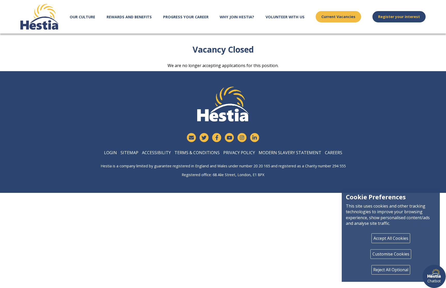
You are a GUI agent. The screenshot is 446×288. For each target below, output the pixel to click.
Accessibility (156, 152)
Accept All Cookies (390, 238)
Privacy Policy (239, 152)
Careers (333, 152)
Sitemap (129, 152)
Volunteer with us (285, 16)
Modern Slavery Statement (290, 152)
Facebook (216, 137)
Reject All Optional (390, 270)
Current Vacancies (338, 16)
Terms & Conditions (197, 152)
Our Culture (82, 16)
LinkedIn (254, 137)
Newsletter (191, 137)
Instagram (241, 137)
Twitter (204, 137)
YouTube (229, 137)
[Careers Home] (39, 17)
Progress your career (186, 16)
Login (110, 152)
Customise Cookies (390, 254)
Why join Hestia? (237, 16)
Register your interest (399, 16)
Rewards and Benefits (129, 16)
